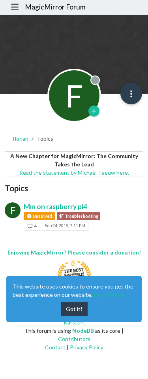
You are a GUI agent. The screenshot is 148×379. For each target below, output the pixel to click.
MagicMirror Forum (55, 7)
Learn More (109, 294)
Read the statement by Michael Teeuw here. (74, 172)
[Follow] (93, 111)
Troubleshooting (81, 216)
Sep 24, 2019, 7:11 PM (65, 225)
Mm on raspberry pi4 (55, 206)
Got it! (74, 308)
